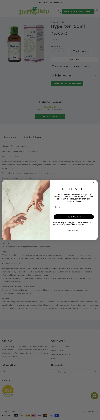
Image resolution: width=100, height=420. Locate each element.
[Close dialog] (94, 182)
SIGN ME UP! (73, 217)
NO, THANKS (74, 230)
